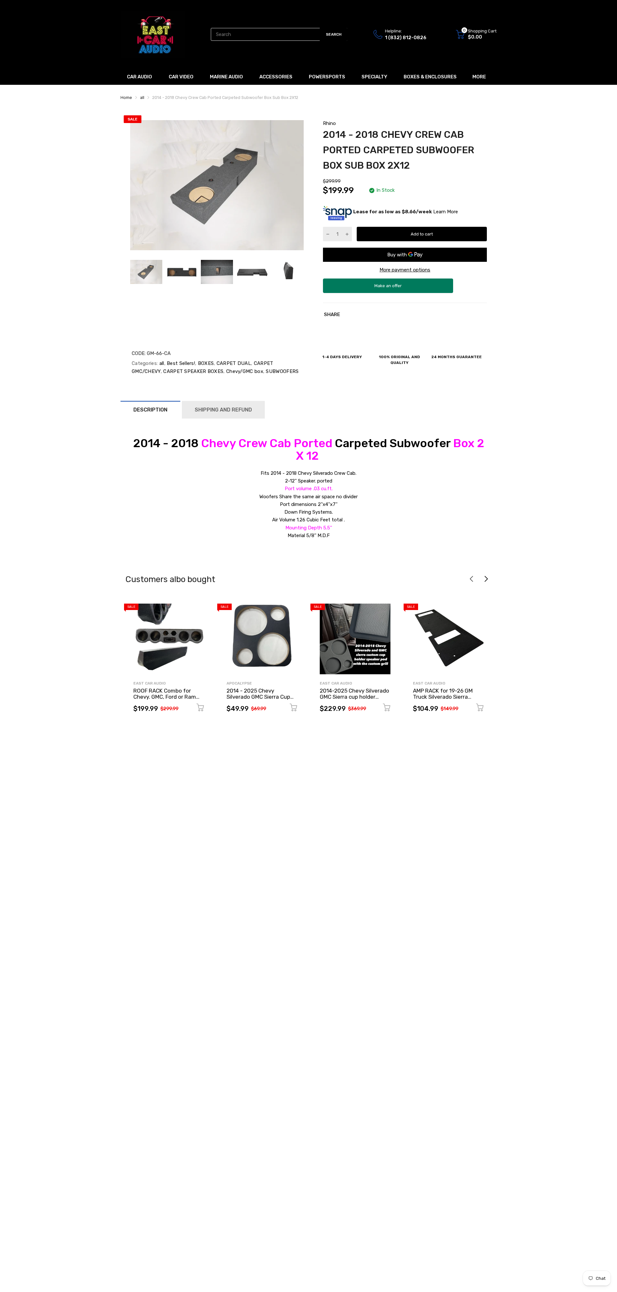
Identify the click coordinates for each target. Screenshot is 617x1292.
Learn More (445, 212)
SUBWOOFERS (281, 371)
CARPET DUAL (233, 363)
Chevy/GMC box (244, 371)
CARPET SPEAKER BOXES (192, 371)
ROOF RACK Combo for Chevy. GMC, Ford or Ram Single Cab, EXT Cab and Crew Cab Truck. (164, 699)
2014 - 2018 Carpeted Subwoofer (308, 449)
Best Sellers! (180, 363)
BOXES (205, 363)
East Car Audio (149, 683)
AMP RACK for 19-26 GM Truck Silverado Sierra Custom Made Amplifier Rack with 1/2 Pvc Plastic (445, 699)
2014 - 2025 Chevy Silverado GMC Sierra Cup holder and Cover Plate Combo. (258, 699)
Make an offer (388, 288)
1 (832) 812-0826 (405, 37)
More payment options (405, 270)
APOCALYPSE (239, 683)
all (161, 363)
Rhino (329, 123)
